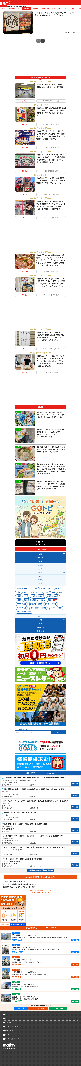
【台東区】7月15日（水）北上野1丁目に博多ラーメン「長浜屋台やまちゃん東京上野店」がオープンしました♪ (50, 449)
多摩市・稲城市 (34, 608)
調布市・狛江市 (21, 604)
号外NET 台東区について (12, 1039)
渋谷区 (33, 596)
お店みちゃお (45, 8)
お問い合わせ (9, 1030)
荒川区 (26, 592)
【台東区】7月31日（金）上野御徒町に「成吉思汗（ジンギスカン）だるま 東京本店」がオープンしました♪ (50, 180)
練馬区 (61, 592)
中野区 (19, 596)
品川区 (56, 596)
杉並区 (26, 596)
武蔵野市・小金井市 (38, 600)
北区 (39, 592)
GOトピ (4, 8)
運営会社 (7, 1018)
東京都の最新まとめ (23, 588)
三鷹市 (52, 600)
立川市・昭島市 (21, 608)
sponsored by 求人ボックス (48, 773)
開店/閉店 (26, 8)
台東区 (33, 592)
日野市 (44, 608)
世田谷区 (41, 596)
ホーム (7, 1014)
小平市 (47, 604)
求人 (19, 8)
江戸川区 (35, 588)
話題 (59, 8)
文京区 (46, 592)
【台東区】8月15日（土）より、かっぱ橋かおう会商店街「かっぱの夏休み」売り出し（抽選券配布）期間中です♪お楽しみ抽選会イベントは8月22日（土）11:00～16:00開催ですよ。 (51, 469)
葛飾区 (50, 588)
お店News (35, 8)
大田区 (19, 600)
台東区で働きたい (32, 773)
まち (53, 8)
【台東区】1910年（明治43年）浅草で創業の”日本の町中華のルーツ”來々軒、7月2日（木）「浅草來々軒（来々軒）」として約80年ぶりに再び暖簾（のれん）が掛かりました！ (51, 260)
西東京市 (26, 600)
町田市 (60, 608)
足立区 (19, 592)
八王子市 (52, 608)
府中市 (54, 604)
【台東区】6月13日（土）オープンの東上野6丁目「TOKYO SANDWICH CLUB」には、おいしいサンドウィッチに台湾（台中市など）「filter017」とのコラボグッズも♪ (50, 361)
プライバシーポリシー (11, 1035)
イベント (66, 8)
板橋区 (54, 592)
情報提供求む (9, 1022)
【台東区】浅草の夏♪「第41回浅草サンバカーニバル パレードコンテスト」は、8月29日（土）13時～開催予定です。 (50, 414)
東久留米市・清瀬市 (35, 604)
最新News (12, 8)
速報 (73, 8)
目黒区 (49, 596)
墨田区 (57, 588)
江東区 (43, 588)
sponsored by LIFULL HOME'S (47, 928)
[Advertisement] (40, 60)
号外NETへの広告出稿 (11, 1026)
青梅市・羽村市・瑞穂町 (24, 612)
